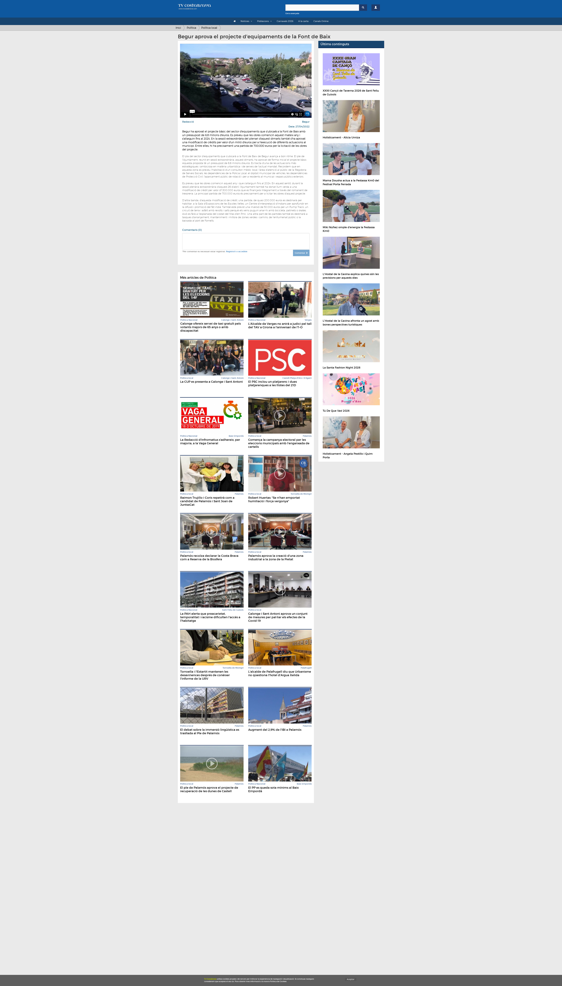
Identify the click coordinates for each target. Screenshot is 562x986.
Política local (209, 27)
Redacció (188, 121)
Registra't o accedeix (236, 251)
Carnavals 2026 (285, 21)
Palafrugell (306, 668)
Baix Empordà (236, 436)
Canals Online (321, 21)
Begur (306, 121)
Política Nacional (188, 320)
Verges (308, 320)
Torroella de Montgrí (301, 494)
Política (191, 27)
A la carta (303, 21)
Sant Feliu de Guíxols (233, 610)
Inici (178, 27)
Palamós (307, 436)
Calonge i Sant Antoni (232, 320)
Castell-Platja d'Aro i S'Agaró (297, 378)
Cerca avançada (292, 13)
